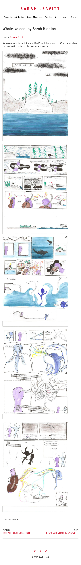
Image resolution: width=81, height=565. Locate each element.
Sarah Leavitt (40, 8)
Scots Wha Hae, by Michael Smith (16, 531)
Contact (74, 17)
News (65, 17)
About (57, 17)
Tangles (48, 17)
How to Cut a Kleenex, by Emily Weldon (62, 531)
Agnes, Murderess (34, 17)
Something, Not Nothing (14, 17)
